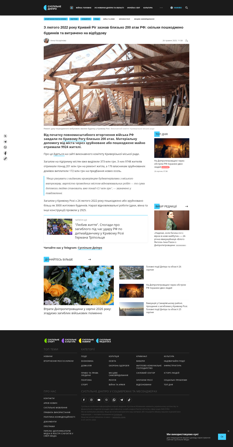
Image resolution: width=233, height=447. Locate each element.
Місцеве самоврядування (144, 19)
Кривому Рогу (74, 139)
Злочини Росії (124, 19)
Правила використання (57, 412)
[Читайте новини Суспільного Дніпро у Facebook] (84, 400)
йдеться (59, 154)
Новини (48, 356)
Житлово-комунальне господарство (149, 366)
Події (84, 356)
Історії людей (171, 373)
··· (161, 7)
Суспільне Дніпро (90, 248)
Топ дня (168, 384)
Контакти (49, 398)
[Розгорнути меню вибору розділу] (71, 7)
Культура (148, 7)
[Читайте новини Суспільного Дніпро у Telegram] (121, 400)
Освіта (112, 361)
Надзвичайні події (174, 361)
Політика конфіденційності (59, 417)
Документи (50, 421)
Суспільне (118, 414)
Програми (49, 426)
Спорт (84, 384)
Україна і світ (133, 7)
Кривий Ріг (86, 19)
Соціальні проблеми (175, 380)
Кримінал (141, 356)
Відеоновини (143, 384)
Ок (222, 437)
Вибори (140, 361)
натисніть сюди (118, 417)
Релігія (112, 380)
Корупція (114, 356)
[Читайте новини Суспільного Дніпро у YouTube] (99, 400)
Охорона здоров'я (119, 365)
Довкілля (86, 365)
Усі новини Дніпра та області (109, 7)
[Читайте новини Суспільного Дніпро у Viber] (106, 400)
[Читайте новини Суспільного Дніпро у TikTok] (129, 400)
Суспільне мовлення (55, 407)
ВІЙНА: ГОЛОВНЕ (83, 7)
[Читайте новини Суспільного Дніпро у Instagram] (91, 400)
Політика (86, 380)
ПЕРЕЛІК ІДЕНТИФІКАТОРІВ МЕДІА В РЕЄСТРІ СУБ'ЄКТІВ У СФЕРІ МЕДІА (58, 433)
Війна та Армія (109, 19)
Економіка (87, 361)
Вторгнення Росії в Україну (55, 19)
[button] (5, 136)
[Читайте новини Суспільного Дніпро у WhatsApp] (114, 400)
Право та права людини (89, 374)
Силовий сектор (145, 373)
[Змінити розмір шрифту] (186, 40)
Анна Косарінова (58, 40)
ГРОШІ (96, 19)
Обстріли (74, 19)
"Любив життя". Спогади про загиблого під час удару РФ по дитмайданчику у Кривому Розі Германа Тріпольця (99, 231)
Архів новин (50, 403)
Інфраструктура (172, 365)
